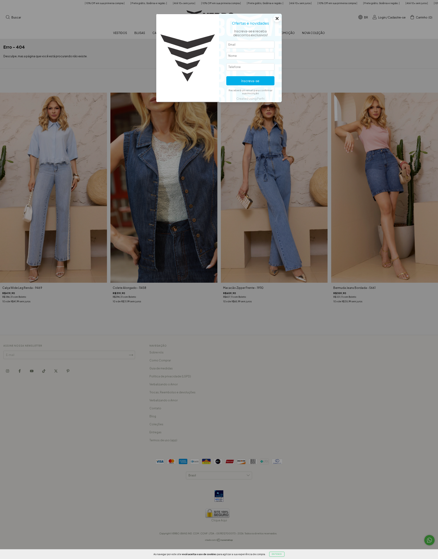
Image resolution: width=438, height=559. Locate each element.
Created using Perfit (250, 98)
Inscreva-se (250, 81)
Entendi (277, 554)
